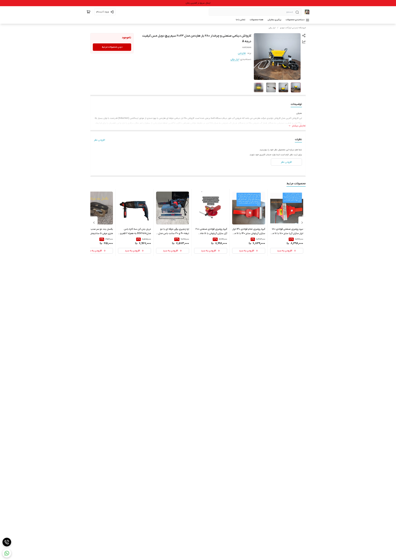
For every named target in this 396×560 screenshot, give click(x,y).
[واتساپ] (6, 553)
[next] (94, 222)
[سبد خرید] (88, 12)
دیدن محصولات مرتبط (112, 47)
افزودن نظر (99, 140)
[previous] (302, 222)
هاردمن (242, 53)
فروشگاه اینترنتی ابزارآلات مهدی (293, 28)
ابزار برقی (272, 28)
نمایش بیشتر (299, 125)
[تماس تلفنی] (6, 542)
